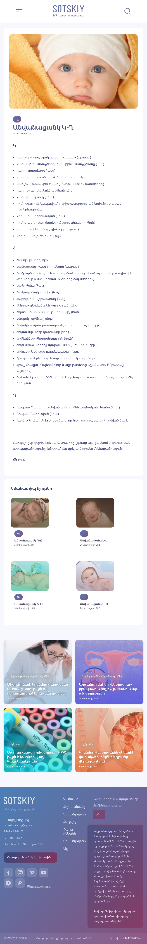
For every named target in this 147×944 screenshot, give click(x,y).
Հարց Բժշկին (69, 831)
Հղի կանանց (74, 807)
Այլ (65, 848)
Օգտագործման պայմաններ (115, 799)
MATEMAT (131, 938)
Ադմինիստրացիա (107, 805)
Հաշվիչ (69, 822)
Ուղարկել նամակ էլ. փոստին (29, 857)
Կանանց (71, 799)
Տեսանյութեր (74, 814)
